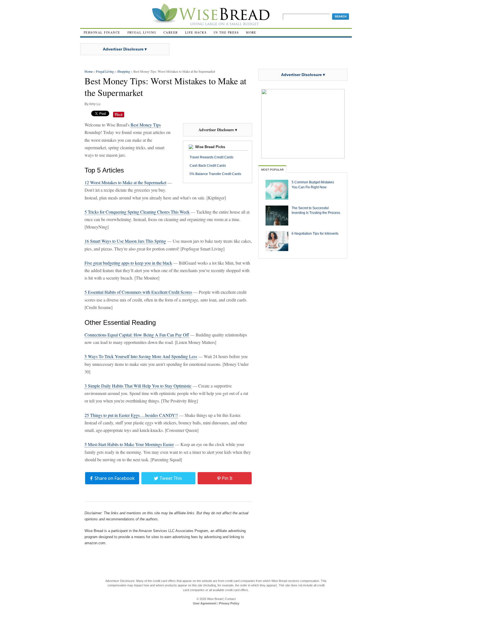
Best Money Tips (146, 125)
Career (171, 32)
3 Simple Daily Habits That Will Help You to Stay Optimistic (138, 386)
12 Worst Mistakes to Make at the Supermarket (125, 182)
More (251, 32)
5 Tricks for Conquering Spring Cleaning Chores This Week (137, 212)
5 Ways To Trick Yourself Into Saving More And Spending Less (141, 356)
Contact (230, 599)
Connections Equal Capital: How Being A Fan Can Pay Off (137, 335)
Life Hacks (196, 32)
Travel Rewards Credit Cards (211, 157)
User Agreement (204, 603)
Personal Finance (102, 32)
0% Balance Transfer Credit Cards (215, 174)
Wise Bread (215, 599)
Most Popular (272, 169)
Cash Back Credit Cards (208, 166)
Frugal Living (142, 32)
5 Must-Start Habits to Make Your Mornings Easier (129, 444)
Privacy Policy (229, 603)
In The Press (226, 32)
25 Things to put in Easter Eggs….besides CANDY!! (131, 415)
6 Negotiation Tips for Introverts (315, 233)
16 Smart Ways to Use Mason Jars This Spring (125, 241)
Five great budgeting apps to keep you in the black (128, 263)
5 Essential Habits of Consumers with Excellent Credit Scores (138, 292)
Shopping (123, 71)
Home (89, 71)
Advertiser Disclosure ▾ (125, 49)
